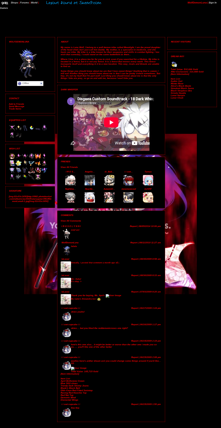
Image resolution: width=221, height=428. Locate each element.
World (34, 2)
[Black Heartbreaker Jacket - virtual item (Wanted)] (31, 172)
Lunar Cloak (177, 98)
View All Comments (71, 221)
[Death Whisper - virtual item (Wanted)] (31, 179)
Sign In (213, 2)
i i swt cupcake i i (71, 308)
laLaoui (65, 259)
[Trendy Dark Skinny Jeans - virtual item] (25, 130)
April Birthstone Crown (72, 381)
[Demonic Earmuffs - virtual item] (18, 130)
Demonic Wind (68, 397)
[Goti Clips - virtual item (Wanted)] (31, 159)
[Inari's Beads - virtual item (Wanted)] (31, 165)
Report (133, 226)
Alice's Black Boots (181, 86)
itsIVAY (148, 189)
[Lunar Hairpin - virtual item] (31, 130)
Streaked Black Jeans (182, 88)
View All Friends (69, 167)
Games (4, 8)
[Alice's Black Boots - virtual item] (18, 137)
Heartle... (90, 189)
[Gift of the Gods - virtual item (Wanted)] (44, 165)
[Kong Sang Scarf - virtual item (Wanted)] (44, 172)
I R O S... (70, 171)
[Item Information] (70, 374)
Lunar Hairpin (178, 95)
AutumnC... (109, 189)
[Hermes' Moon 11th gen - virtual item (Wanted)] (18, 165)
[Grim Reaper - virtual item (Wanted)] (38, 179)
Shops (14, 2)
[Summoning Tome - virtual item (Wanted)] (12, 165)
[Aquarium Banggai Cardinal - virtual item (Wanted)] (18, 179)
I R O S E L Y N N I (71, 226)
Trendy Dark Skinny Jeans (75, 385)
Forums (24, 2)
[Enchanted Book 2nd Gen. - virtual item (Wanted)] (18, 172)
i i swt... (129, 171)
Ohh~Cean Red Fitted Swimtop (77, 390)
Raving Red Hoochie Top (74, 393)
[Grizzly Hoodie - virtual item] (12, 137)
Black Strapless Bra (181, 90)
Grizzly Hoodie (178, 93)
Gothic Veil (176, 81)
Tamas (148, 171)
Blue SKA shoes (69, 383)
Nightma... (70, 189)
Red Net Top (67, 395)
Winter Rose (177, 83)
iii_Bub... (109, 171)
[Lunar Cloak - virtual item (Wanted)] (12, 179)
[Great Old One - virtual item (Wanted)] (25, 179)
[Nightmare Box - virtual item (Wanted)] (25, 172)
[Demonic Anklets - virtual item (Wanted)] (25, 159)
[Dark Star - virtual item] (12, 130)
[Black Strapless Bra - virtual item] (38, 130)
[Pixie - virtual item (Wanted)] (12, 172)
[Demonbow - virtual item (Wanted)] (44, 159)
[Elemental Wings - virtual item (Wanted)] (38, 159)
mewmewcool (129, 189)
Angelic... (90, 171)
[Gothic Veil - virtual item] (44, 130)
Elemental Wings (69, 400)
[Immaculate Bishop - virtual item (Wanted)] (25, 165)
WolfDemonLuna (70, 242)
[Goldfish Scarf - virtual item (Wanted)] (38, 165)
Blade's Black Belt (70, 388)
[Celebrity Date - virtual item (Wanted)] (12, 159)
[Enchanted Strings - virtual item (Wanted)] (38, 172)
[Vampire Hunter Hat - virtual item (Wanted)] (18, 159)
